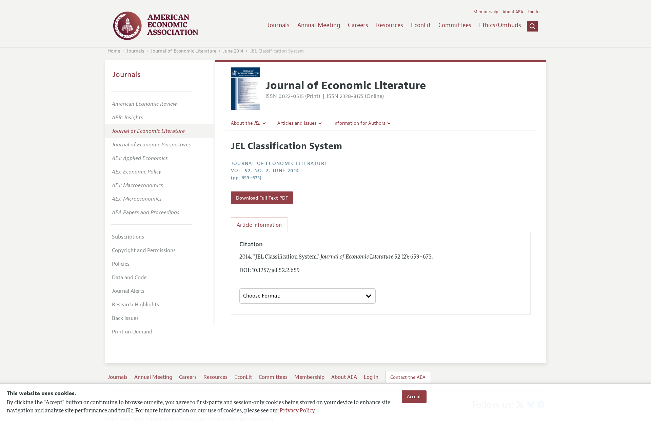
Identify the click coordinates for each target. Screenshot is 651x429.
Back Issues (125, 318)
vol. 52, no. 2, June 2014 (265, 170)
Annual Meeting (318, 25)
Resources (389, 25)
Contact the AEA (408, 377)
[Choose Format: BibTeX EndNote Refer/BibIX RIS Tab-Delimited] (307, 296)
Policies (121, 264)
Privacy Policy (297, 411)
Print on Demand (132, 331)
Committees (454, 25)
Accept (414, 396)
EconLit (421, 25)
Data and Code (129, 277)
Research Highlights (135, 304)
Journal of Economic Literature (183, 51)
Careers (358, 25)
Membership (485, 12)
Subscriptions (128, 236)
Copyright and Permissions (144, 250)
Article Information (259, 225)
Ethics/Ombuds (500, 25)
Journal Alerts (128, 291)
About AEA (512, 12)
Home (113, 51)
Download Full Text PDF (262, 198)
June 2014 (233, 51)
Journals (278, 25)
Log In (533, 12)
